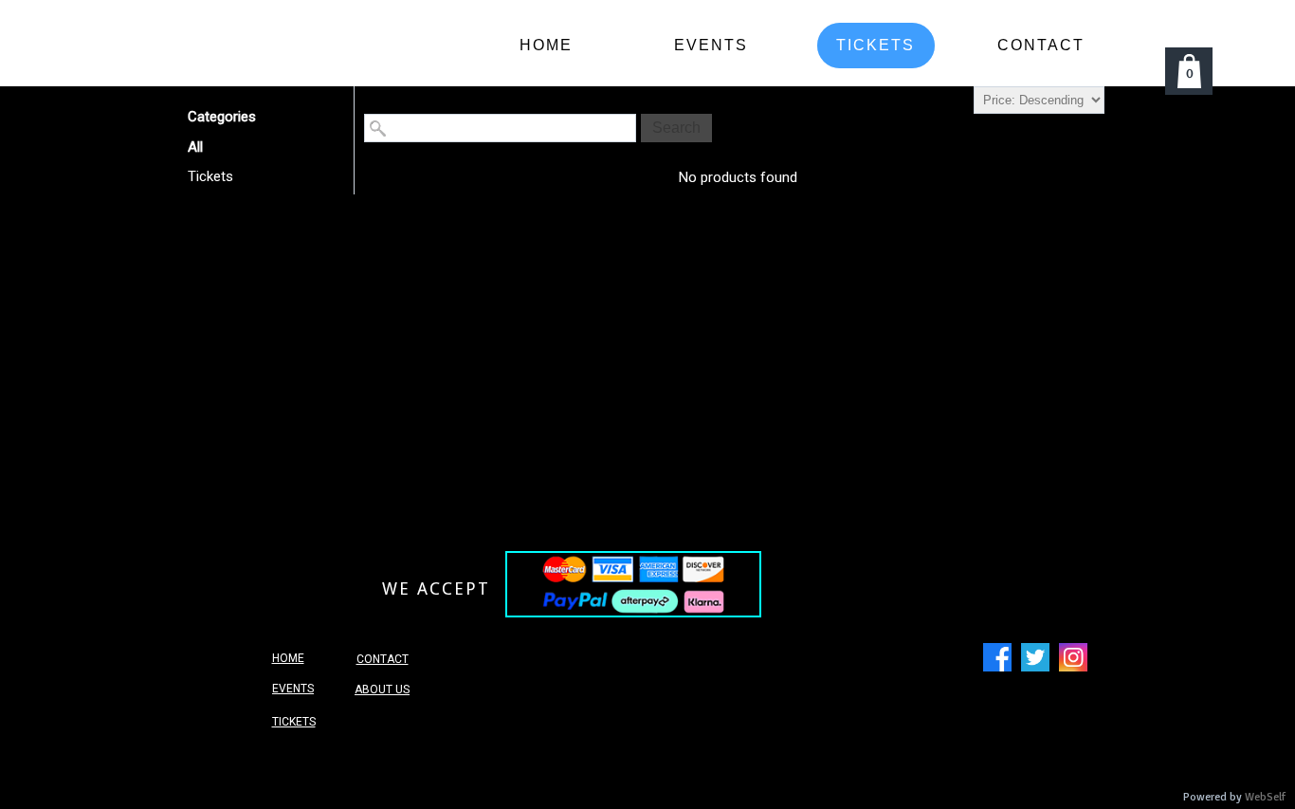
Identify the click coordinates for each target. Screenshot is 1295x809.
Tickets (210, 176)
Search (676, 128)
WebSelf (1265, 797)
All (195, 147)
